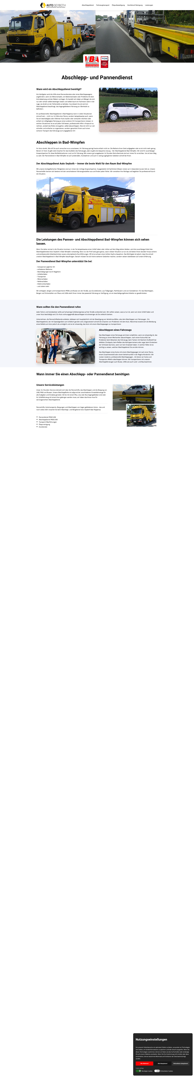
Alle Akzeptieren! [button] (162, 1063)
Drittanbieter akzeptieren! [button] (180, 1063)
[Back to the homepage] (53, 5)
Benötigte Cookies (147, 1071)
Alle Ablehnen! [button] (144, 1063)
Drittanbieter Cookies (166, 1071)
